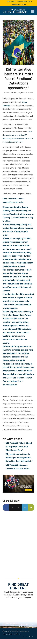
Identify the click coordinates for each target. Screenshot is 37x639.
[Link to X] (23, 636)
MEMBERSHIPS (16, 4)
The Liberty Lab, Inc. (15, 634)
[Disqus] (18, 541)
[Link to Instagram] (32, 636)
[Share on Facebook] (6, 507)
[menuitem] (11, 1)
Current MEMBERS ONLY (23, 1)
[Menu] (31, 11)
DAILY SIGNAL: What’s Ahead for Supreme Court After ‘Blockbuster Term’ (19, 446)
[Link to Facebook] (26, 636)
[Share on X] (12, 507)
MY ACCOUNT (11, 1)
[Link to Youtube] (29, 636)
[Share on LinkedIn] (25, 507)
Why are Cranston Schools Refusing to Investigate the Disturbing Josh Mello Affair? (19, 457)
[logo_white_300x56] (15, 11)
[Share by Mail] (31, 507)
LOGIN (24, 4)
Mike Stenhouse (27, 93)
